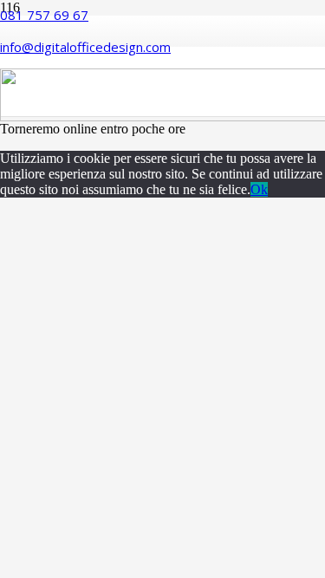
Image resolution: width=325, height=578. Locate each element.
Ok (259, 189)
